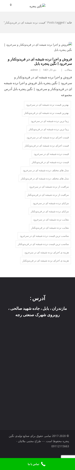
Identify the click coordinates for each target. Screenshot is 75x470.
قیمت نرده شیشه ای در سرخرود (51, 154)
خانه (69, 22)
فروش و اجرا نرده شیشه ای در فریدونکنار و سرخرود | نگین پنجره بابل (40, 61)
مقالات (68, 70)
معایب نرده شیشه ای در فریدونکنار (50, 227)
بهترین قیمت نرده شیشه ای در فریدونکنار (46, 113)
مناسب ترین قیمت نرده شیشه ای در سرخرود (44, 236)
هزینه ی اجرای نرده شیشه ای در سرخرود (46, 252)
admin (34, 70)
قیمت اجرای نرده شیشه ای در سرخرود (48, 137)
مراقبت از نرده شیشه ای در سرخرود (49, 186)
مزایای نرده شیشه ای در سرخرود (51, 203)
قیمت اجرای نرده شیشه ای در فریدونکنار (47, 145)
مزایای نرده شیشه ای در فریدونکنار (50, 211)
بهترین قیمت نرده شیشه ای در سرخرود (47, 104)
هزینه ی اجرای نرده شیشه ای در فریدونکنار (45, 260)
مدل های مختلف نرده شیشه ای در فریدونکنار (45, 178)
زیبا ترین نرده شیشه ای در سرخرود (50, 121)
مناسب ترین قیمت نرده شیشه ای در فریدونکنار (43, 244)
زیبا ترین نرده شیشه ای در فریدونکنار (49, 129)
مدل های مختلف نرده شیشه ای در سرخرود (46, 170)
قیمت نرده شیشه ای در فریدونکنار (50, 162)
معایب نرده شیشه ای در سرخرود (51, 219)
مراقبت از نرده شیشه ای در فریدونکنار (48, 195)
